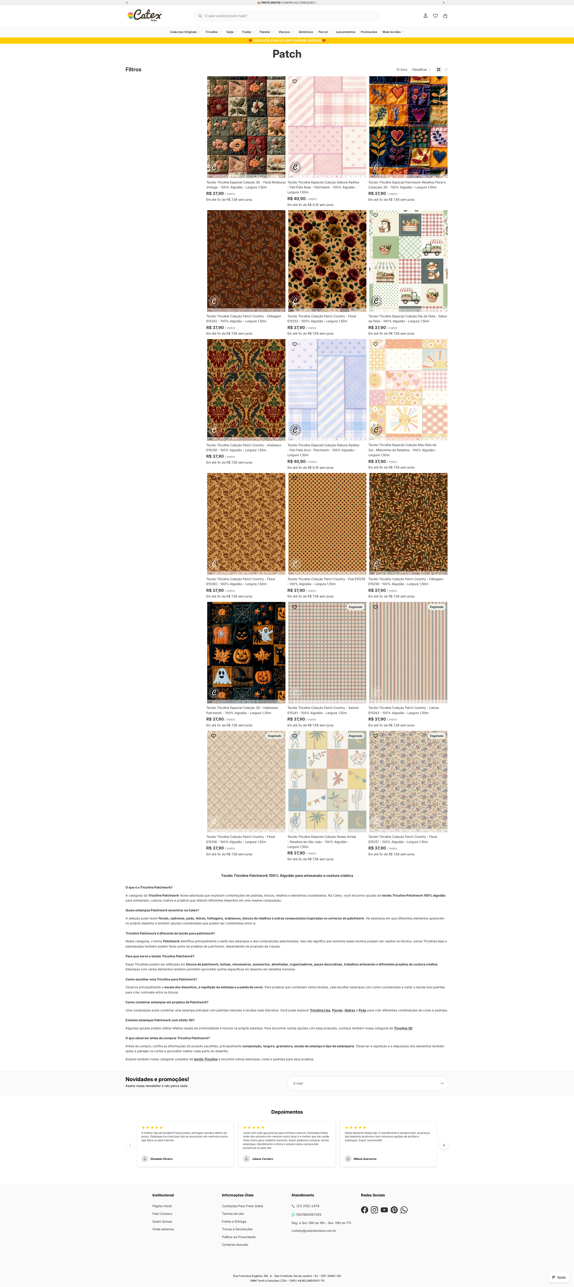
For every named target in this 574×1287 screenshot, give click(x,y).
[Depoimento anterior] (130, 1145)
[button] (421, 69)
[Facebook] (364, 1209)
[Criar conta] (441, 1083)
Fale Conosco (162, 1213)
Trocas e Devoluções (237, 1229)
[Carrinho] (445, 16)
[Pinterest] (394, 1209)
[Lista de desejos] (435, 16)
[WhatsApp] (404, 1209)
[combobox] (281, 15)
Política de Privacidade (239, 1237)
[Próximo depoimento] (443, 1145)
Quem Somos (162, 1221)
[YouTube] (384, 1209)
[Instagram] (374, 1209)
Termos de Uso (233, 1213)
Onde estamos (163, 1229)
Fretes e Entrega (234, 1221)
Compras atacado (235, 1244)
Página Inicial (162, 1206)
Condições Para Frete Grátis (242, 1206)
